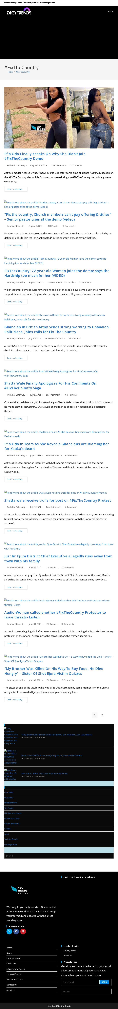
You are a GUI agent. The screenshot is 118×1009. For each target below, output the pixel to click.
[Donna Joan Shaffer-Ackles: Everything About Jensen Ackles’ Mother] (11, 756)
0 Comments (76, 165)
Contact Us (11, 984)
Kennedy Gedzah (15, 226)
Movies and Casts (11, 818)
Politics (60, 338)
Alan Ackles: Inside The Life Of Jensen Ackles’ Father (44, 773)
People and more (11, 823)
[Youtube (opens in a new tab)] (109, 2)
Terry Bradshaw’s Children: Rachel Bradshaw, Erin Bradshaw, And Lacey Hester (56, 734)
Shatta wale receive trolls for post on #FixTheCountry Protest (57, 500)
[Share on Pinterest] (23, 931)
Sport (6, 834)
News (9, 953)
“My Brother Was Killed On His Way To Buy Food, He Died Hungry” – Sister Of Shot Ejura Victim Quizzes (53, 671)
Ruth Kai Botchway (16, 165)
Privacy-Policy (70, 950)
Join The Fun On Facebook (79, 876)
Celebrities (8, 792)
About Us (10, 990)
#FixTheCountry (23, 72)
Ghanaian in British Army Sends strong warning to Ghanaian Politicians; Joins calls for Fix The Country (56, 329)
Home (9, 947)
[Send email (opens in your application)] (112, 2)
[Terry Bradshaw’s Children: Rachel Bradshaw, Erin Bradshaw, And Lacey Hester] (11, 736)
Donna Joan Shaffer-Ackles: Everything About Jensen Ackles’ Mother (51, 755)
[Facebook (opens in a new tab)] (105, 2)
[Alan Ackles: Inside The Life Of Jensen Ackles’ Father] (11, 775)
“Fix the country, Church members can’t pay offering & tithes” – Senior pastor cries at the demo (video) (57, 217)
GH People (53, 226)
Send (104, 982)
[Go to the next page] (110, 715)
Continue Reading (17, 188)
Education (8, 797)
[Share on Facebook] (16, 931)
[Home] (5, 72)
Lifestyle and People (12, 813)
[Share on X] (9, 931)
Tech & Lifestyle (11, 839)
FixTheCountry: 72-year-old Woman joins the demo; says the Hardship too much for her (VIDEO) (56, 273)
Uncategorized (10, 844)
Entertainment (58, 165)
